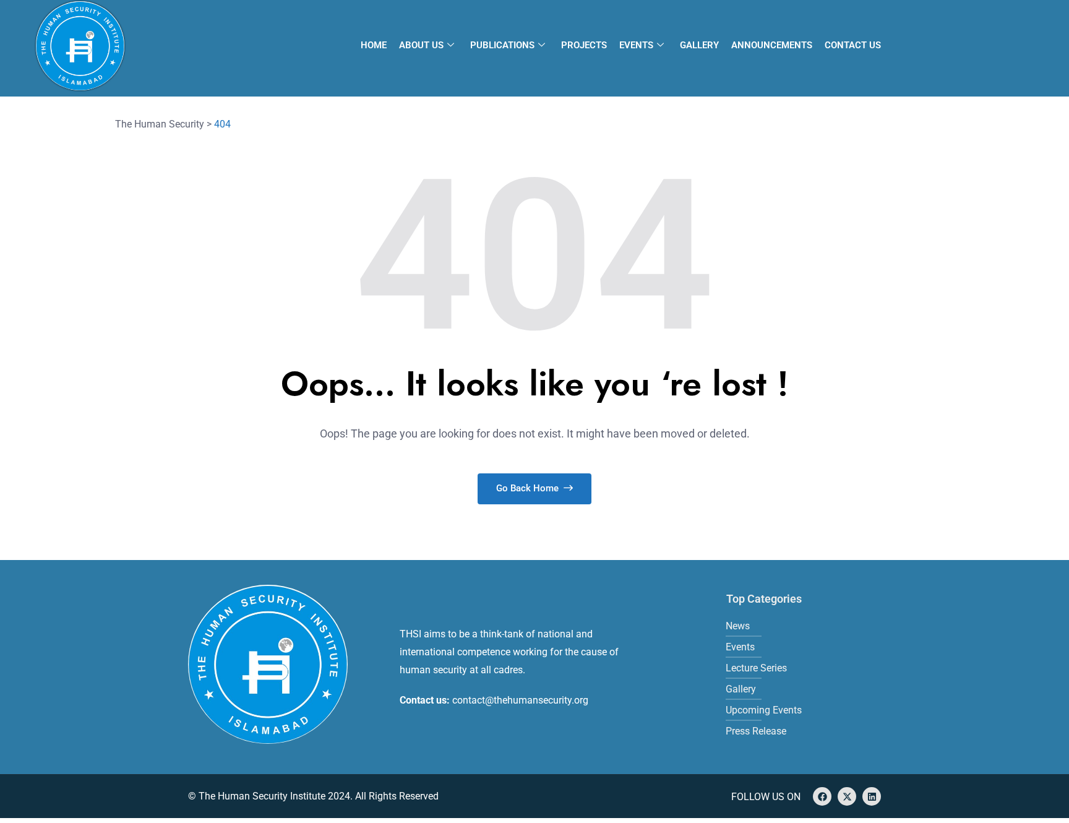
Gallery (699, 45)
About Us (421, 45)
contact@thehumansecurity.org (520, 700)
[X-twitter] (847, 796)
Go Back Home (528, 488)
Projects (584, 45)
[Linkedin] (871, 796)
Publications (502, 45)
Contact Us (853, 45)
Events (636, 45)
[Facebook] (822, 796)
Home (374, 45)
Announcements (771, 45)
